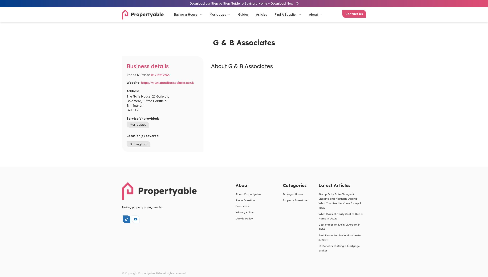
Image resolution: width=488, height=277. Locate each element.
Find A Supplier (285, 14)
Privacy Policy (245, 212)
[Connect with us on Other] (126, 219)
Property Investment (296, 200)
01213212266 (160, 75)
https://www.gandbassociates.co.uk (167, 83)
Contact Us (354, 14)
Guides (243, 14)
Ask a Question (245, 200)
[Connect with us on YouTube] (136, 219)
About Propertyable (248, 194)
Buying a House (185, 14)
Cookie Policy (244, 218)
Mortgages (217, 14)
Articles (261, 14)
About (313, 14)
